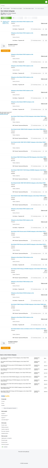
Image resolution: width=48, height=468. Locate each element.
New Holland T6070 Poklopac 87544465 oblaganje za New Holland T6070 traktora (29, 268)
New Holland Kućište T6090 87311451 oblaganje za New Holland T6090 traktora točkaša (16, 373)
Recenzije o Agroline (5, 431)
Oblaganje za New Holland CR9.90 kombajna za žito (22, 293)
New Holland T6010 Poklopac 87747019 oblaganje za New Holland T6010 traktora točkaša (15, 358)
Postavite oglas (6, 50)
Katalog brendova (4, 433)
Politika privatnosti (4, 427)
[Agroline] (1, 8)
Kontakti (3, 405)
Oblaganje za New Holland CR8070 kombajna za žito (22, 101)
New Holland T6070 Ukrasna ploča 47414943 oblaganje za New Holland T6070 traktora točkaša (16, 366)
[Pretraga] (46, 5)
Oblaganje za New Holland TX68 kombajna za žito (22, 257)
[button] (46, 2)
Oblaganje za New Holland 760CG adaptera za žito (22, 21)
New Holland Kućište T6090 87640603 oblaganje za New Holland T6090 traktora (28, 195)
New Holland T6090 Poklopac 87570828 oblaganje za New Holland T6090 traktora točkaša (15, 380)
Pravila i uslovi (4, 425)
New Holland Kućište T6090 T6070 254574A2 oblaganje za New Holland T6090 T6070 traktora (16, 384)
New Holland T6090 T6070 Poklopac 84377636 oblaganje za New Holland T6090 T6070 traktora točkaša (16, 392)
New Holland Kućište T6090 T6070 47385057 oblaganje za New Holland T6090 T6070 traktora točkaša (16, 388)
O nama (3, 401)
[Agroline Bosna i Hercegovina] (8, 2)
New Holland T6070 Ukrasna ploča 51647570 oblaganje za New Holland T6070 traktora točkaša (16, 369)
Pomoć (2, 403)
